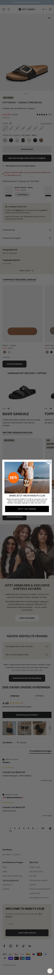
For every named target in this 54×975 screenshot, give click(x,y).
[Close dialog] (49, 462)
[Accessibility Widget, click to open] (50, 971)
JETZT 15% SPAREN (27, 509)
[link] (27, 478)
